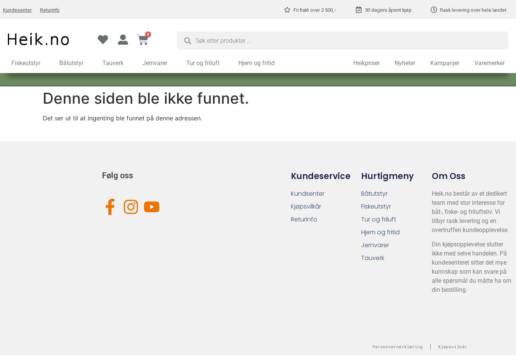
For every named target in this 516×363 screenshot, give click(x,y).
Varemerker (489, 63)
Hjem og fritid (256, 63)
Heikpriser (366, 63)
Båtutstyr (71, 63)
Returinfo (50, 10)
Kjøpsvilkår (306, 206)
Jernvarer (154, 63)
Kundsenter (307, 193)
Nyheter (405, 63)
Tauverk (113, 63)
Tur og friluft (202, 63)
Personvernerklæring (397, 346)
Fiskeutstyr (25, 63)
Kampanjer (444, 63)
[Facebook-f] (110, 207)
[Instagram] (131, 207)
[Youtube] (152, 207)
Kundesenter (17, 10)
